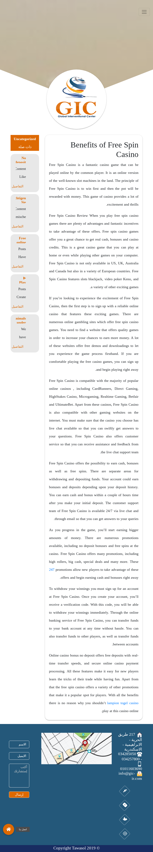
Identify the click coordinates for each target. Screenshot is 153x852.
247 (51, 570)
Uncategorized (25, 139)
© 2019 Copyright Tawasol (76, 848)
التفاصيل (17, 186)
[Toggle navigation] (144, 12)
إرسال (19, 794)
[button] (8, 829)
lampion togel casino (122, 703)
